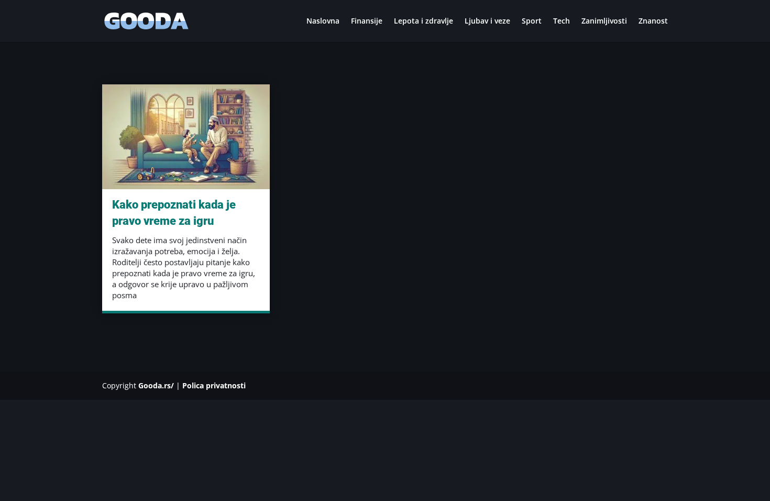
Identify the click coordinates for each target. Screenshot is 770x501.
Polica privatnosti (214, 385)
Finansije (366, 21)
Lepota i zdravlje (423, 21)
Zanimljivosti (604, 21)
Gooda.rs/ (156, 385)
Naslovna (322, 21)
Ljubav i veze (487, 21)
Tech (561, 21)
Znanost (653, 21)
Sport (532, 21)
